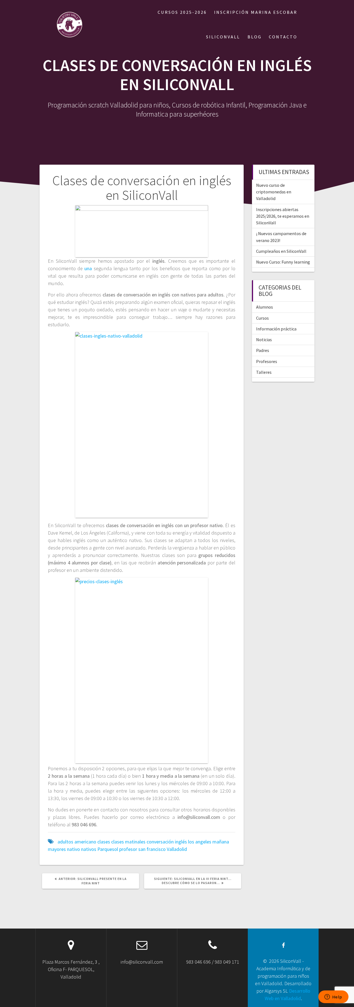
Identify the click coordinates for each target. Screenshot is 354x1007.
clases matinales (128, 841)
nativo (73, 849)
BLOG (255, 37)
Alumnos (264, 307)
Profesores (266, 361)
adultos (65, 841)
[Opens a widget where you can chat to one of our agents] (333, 997)
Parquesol (107, 849)
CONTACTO (283, 37)
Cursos (262, 318)
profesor (128, 849)
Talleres (264, 372)
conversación (160, 841)
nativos (88, 849)
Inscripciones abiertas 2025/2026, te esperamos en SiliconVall (282, 216)
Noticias (264, 339)
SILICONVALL (223, 37)
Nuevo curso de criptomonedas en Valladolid (273, 191)
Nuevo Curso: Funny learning (283, 262)
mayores (57, 849)
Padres (262, 350)
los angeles (199, 841)
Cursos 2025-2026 (182, 12)
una (87, 268)
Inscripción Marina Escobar (255, 12)
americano (85, 841)
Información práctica (276, 329)
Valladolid (177, 849)
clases (103, 841)
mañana (220, 841)
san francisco (152, 849)
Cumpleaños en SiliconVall (281, 251)
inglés (181, 841)
